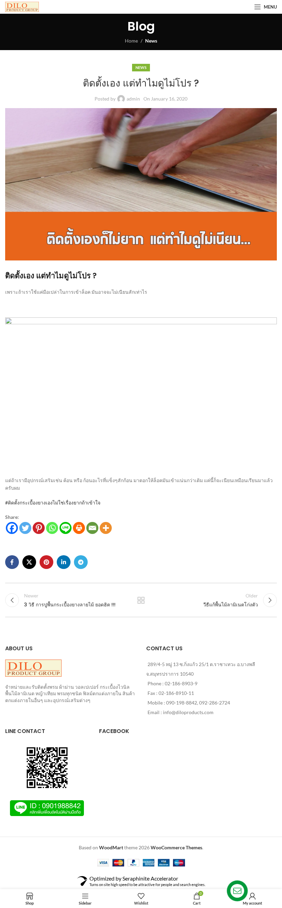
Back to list (141, 600)
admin (133, 99)
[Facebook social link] (12, 562)
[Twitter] (25, 528)
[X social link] (29, 562)
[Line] (65, 528)
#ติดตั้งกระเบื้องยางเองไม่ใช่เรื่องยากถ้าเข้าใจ (52, 502)
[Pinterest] (39, 528)
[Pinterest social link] (46, 562)
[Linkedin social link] (63, 562)
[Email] (92, 528)
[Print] (79, 528)
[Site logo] (22, 6)
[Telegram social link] (81, 562)
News (151, 41)
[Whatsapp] (52, 528)
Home (131, 41)
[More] (106, 528)
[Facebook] (12, 528)
